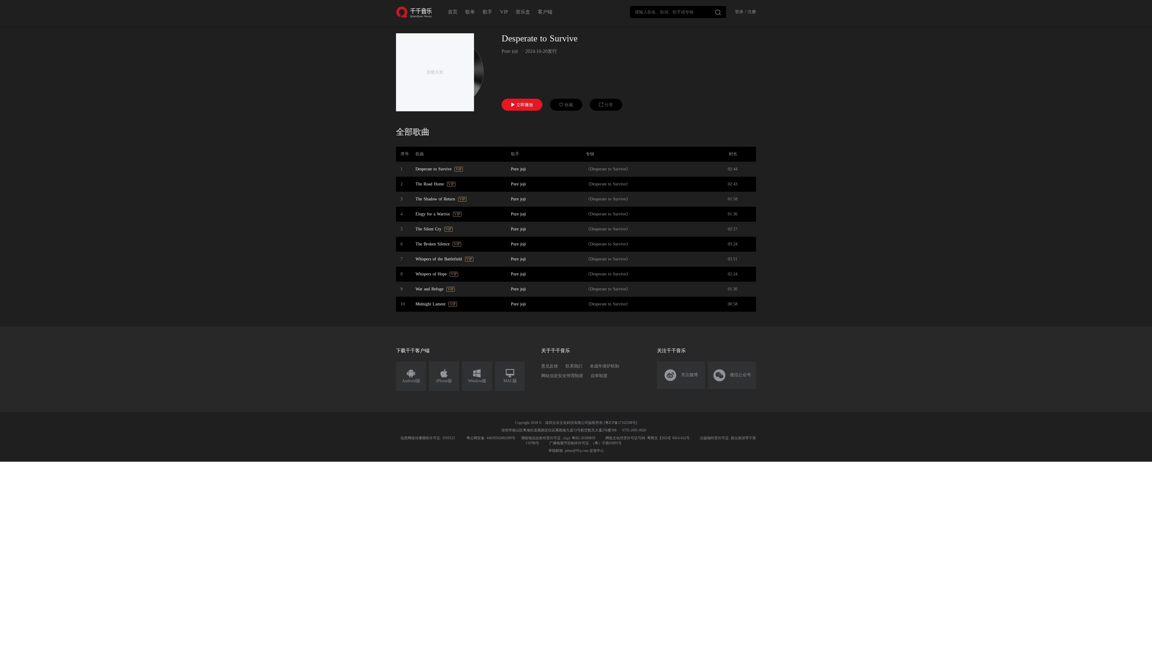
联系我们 (574, 366)
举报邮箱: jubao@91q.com (568, 450)
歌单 (470, 11)
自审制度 (599, 376)
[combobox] (678, 12)
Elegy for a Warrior (433, 214)
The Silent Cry (428, 229)
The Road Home (430, 184)
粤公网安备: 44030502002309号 (491, 438)
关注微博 (681, 375)
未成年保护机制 (604, 366)
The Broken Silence (433, 244)
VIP (504, 11)
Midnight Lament (431, 304)
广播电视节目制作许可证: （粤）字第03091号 (585, 443)
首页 (453, 11)
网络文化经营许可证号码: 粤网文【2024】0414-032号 (647, 438)
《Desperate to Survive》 (608, 169)
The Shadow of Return (435, 199)
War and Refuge (429, 289)
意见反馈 (549, 366)
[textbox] (678, 12)
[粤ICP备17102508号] (620, 423)
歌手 (487, 11)
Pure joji (510, 51)
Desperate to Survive (434, 169)
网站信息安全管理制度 (562, 376)
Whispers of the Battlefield (439, 259)
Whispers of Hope (431, 274)
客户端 (545, 11)
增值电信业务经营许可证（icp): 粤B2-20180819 (558, 438)
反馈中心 (597, 450)
